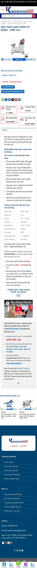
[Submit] (33, 16)
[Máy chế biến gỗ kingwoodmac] (20, 9)
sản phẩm (12, 279)
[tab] (18, 130)
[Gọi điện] (18, 563)
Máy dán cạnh (11, 185)
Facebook (4, 566)
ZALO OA (33, 566)
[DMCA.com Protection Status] (7, 542)
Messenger (25, 566)
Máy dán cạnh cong (17, 23)
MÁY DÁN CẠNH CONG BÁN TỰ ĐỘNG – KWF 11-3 (9, 416)
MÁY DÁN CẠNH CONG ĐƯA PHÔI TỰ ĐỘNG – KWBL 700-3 (27, 416)
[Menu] (3, 9)
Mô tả (5, 130)
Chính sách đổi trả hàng (12, 474)
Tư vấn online (8, 462)
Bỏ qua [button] (18, 4)
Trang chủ (6, 21)
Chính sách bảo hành (11, 470)
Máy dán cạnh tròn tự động (14, 137)
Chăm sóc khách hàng (11, 479)
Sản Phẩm (17, 21)
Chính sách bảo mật (10, 466)
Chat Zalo (11, 566)
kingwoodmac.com (13, 358)
